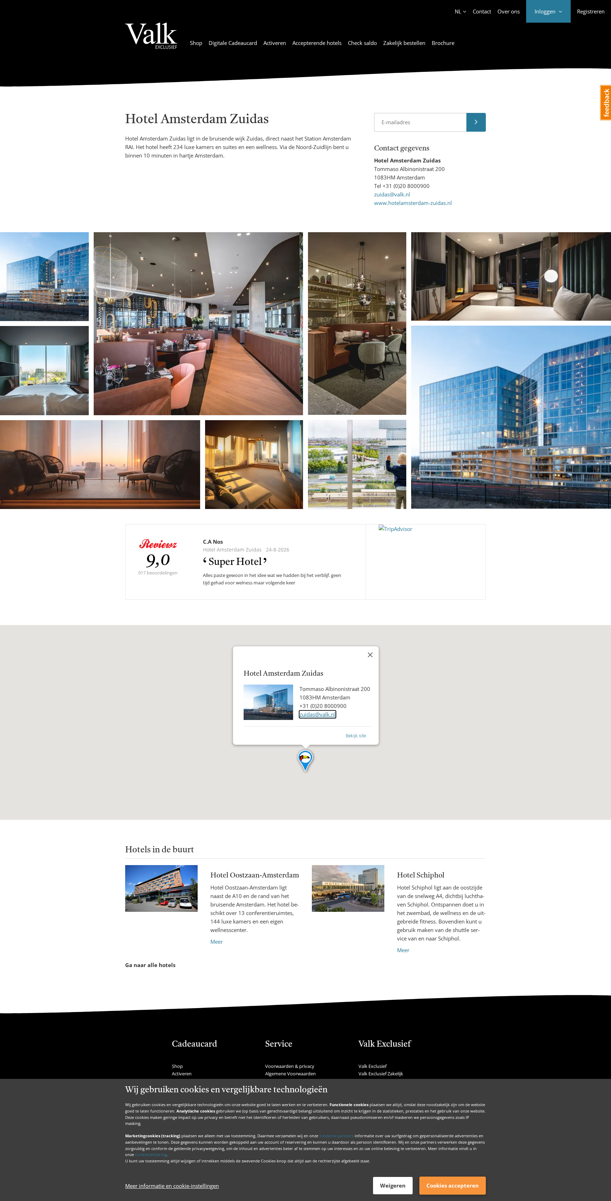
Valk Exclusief (372, 1066)
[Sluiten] (370, 654)
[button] (305, 761)
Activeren (274, 42)
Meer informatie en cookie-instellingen (172, 1185)
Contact (482, 11)
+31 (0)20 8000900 (406, 185)
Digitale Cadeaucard (233, 42)
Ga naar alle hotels (150, 964)
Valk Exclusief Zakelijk (381, 1073)
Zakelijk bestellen (404, 42)
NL (458, 11)
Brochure (443, 42)
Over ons (508, 11)
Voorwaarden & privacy (289, 1066)
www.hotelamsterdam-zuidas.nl (413, 202)
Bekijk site (356, 735)
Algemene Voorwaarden (290, 1073)
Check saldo (362, 42)
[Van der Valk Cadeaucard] (151, 40)
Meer (216, 941)
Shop (196, 42)
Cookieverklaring (151, 1154)
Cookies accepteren (452, 1185)
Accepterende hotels (317, 42)
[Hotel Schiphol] (348, 909)
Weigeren (393, 1185)
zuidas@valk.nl (392, 194)
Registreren (591, 11)
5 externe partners (336, 1135)
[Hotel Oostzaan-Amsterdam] (161, 905)
